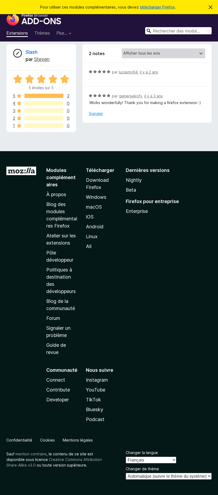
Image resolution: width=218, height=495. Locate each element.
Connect (55, 380)
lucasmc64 (128, 72)
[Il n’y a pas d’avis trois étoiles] (43, 111)
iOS (90, 217)
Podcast (95, 419)
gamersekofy (130, 96)
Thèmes (42, 33)
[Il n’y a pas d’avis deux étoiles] (43, 118)
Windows (96, 197)
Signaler (96, 113)
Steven (41, 59)
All (88, 246)
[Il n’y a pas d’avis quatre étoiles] (43, 103)
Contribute (58, 390)
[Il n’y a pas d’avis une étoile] (43, 125)
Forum (53, 318)
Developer (57, 399)
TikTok (93, 399)
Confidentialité (19, 440)
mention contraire (31, 454)
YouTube (95, 390)
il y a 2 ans (149, 72)
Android (94, 226)
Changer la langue (142, 452)
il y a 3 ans (153, 96)
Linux (92, 236)
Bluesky (94, 409)
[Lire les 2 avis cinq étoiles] (43, 96)
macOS (94, 207)
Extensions (17, 33)
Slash (31, 52)
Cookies (47, 440)
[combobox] (178, 30)
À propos (56, 194)
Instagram (97, 380)
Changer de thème (142, 469)
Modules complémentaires (61, 177)
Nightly (134, 180)
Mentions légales (78, 440)
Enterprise (137, 211)
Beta (131, 190)
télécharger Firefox (157, 7)
